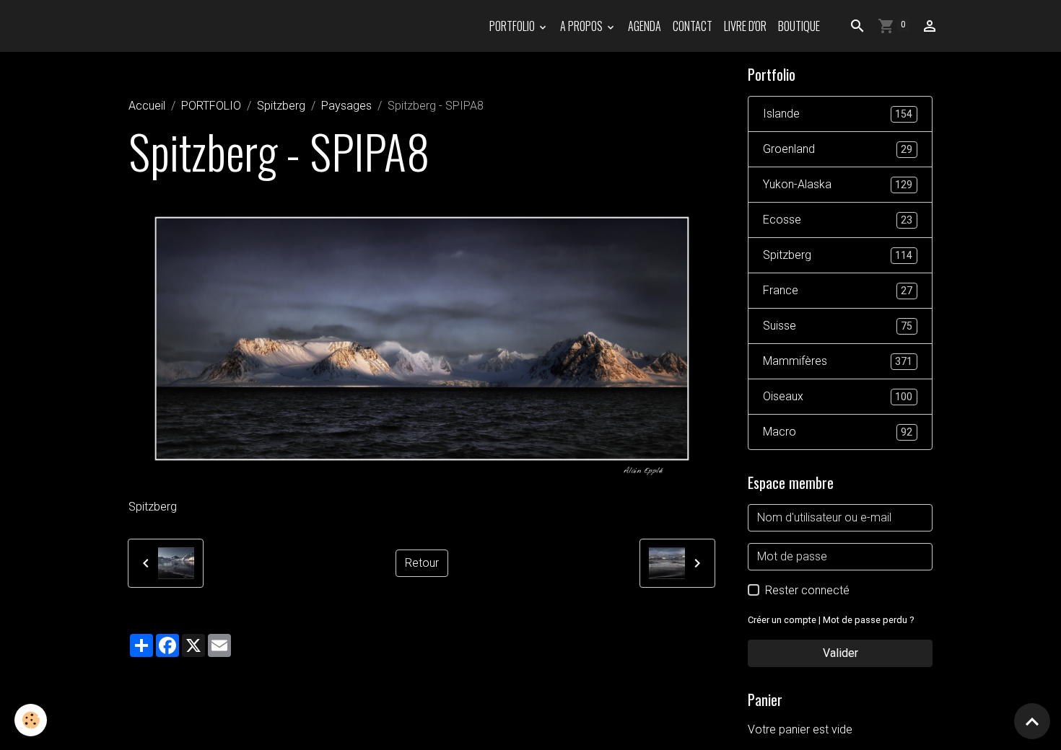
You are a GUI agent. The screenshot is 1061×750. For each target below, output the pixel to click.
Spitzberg (281, 105)
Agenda (644, 26)
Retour (422, 563)
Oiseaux (837, 396)
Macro (837, 431)
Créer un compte (782, 619)
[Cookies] (30, 720)
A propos (582, 26)
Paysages (346, 105)
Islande (837, 113)
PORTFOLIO (513, 26)
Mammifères (837, 361)
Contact (692, 26)
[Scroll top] (1032, 721)
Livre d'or (745, 26)
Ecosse (837, 219)
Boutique (799, 26)
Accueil (146, 105)
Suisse (837, 325)
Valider (840, 653)
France (837, 290)
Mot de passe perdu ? (868, 619)
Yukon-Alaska (837, 184)
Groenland (837, 149)
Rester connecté (807, 590)
